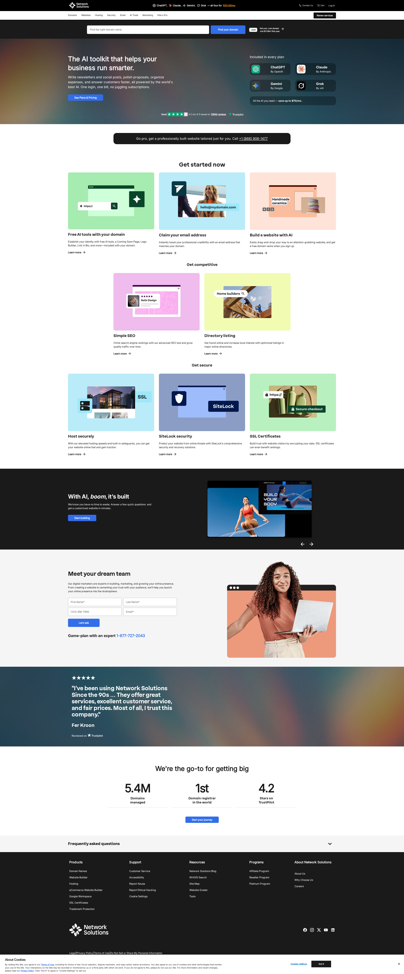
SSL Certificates (78, 902)
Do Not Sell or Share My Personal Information (136, 953)
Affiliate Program (259, 871)
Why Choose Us (303, 879)
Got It (321, 964)
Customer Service (139, 871)
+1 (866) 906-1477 (253, 139)
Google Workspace (80, 896)
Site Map (194, 883)
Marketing (148, 15)
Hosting (99, 15)
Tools (192, 896)
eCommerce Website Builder (86, 890)
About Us (299, 873)
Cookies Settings (299, 964)
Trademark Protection (82, 909)
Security (111, 15)
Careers (299, 886)
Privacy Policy (85, 953)
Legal (72, 953)
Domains (72, 15)
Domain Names (78, 871)
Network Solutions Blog (202, 871)
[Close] (398, 963)
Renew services (325, 15)
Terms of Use (101, 953)
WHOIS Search (198, 877)
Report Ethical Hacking (142, 890)
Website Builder (78, 877)
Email (122, 15)
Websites (86, 15)
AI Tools (134, 15)
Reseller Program (259, 877)
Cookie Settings (138, 896)
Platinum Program (259, 883)
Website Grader (198, 890)
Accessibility (136, 877)
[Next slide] (311, 544)
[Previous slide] (302, 544)
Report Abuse (137, 883)
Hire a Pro (162, 15)
